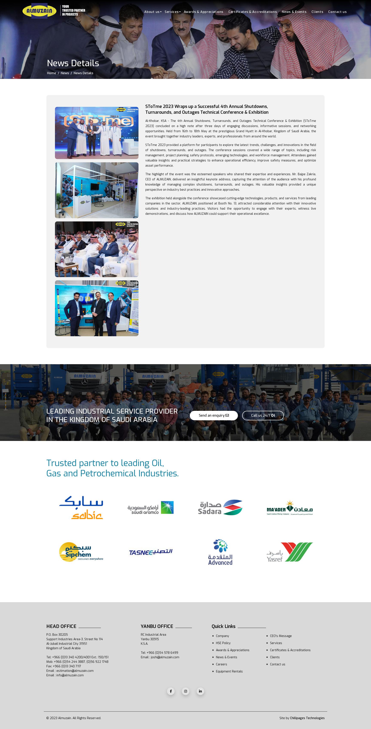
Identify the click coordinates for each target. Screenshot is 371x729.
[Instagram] (185, 691)
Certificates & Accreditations (252, 12)
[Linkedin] (200, 691)
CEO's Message (281, 636)
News (65, 73)
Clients (317, 12)
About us (152, 12)
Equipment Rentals (229, 671)
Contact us (337, 12)
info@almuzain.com (70, 675)
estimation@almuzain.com (75, 671)
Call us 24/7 (261, 415)
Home (51, 73)
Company (222, 636)
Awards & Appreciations (203, 12)
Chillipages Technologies (307, 718)
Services (172, 12)
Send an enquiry (212, 415)
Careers (221, 664)
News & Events (294, 12)
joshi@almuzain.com (165, 657)
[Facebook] (171, 691)
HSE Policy (223, 643)
